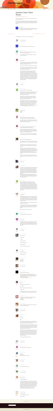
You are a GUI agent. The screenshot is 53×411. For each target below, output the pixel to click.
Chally (26, 16)
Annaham (17, 306)
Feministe (26, 29)
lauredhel (17, 231)
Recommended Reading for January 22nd (39, 33)
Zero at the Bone (22, 29)
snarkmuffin (17, 298)
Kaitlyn (16, 128)
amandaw (17, 237)
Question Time (22, 16)
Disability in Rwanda (11, 33)
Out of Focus (29, 277)
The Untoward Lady (17, 356)
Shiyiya (16, 112)
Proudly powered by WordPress (26, 409)
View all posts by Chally (30, 29)
